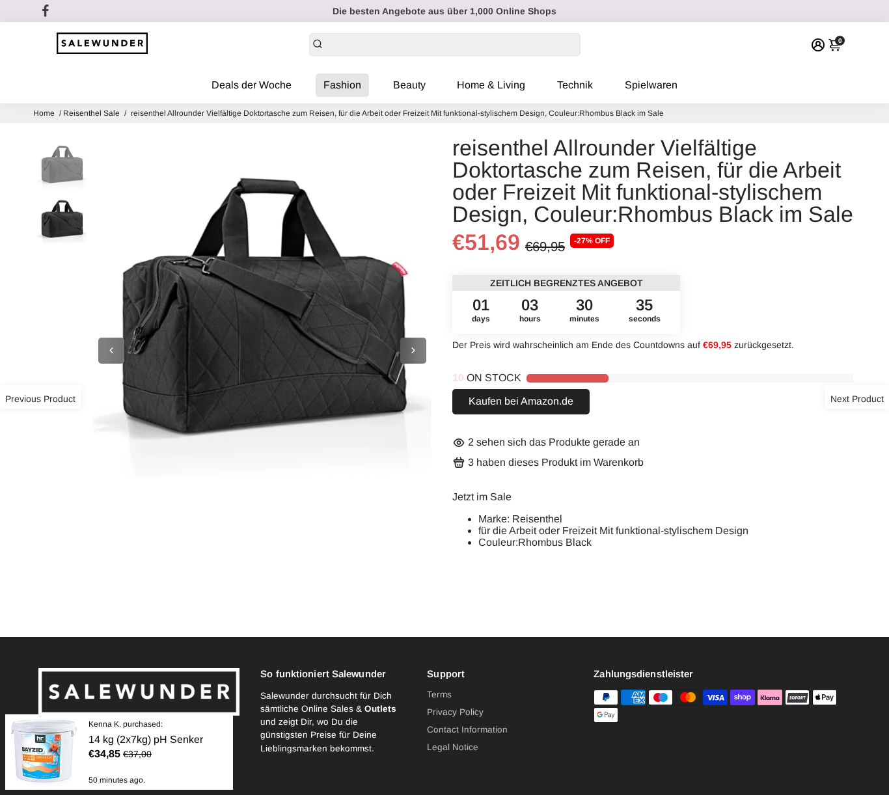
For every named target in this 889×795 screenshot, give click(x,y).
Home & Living (491, 84)
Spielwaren (651, 84)
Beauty (409, 84)
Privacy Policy (455, 712)
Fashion (342, 84)
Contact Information (467, 729)
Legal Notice (452, 747)
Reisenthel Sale (91, 113)
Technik (575, 84)
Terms (439, 694)
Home (44, 113)
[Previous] (111, 351)
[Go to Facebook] (45, 11)
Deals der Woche (252, 84)
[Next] (413, 351)
